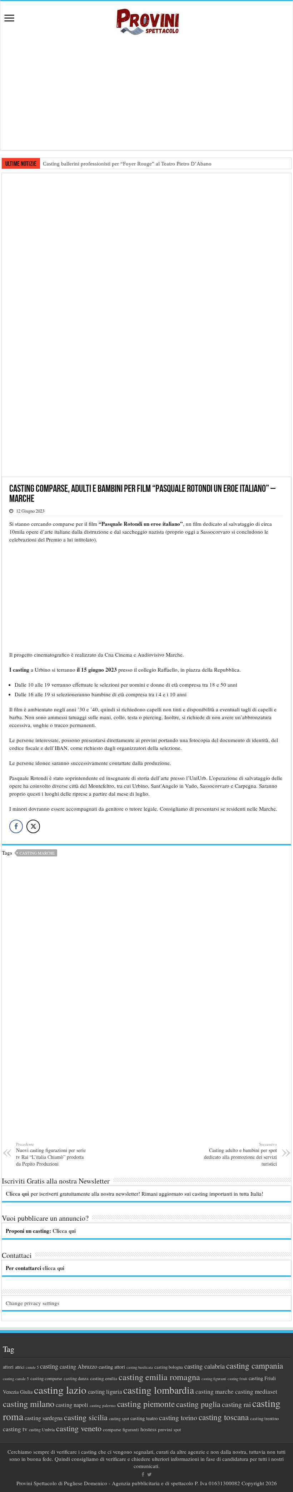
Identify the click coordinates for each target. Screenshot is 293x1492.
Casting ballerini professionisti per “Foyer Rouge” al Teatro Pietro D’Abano (127, 164)
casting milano (28, 1403)
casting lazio (60, 1390)
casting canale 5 (16, 1378)
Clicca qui (17, 1193)
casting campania (254, 1365)
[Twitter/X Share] (33, 826)
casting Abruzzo (78, 1366)
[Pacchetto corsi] (146, 323)
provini (165, 1429)
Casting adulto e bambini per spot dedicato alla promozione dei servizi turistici (240, 1154)
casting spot (119, 1418)
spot (177, 1429)
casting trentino (264, 1418)
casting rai (236, 1404)
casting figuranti (214, 1378)
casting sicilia (86, 1417)
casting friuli (237, 1378)
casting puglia (198, 1404)
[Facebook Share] (16, 826)
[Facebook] (143, 1474)
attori (8, 1366)
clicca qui (53, 1268)
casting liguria (105, 1391)
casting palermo (103, 1405)
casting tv (15, 1429)
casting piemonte (146, 1403)
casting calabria (204, 1366)
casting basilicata (139, 1367)
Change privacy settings (32, 1302)
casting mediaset (256, 1391)
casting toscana (224, 1417)
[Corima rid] (146, 1002)
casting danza (76, 1378)
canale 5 (32, 1367)
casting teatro (144, 1418)
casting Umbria (42, 1429)
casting (49, 1366)
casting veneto (78, 1428)
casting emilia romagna (159, 1377)
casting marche (37, 853)
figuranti (131, 1429)
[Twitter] (149, 1474)
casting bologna (168, 1367)
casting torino (178, 1417)
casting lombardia (158, 1390)
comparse (112, 1429)
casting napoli (72, 1405)
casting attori (112, 1366)
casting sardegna (44, 1418)
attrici (19, 1367)
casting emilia (103, 1378)
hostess (148, 1429)
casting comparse (46, 1378)
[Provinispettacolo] (146, 19)
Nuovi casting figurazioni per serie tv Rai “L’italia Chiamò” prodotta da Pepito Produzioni (51, 1154)
